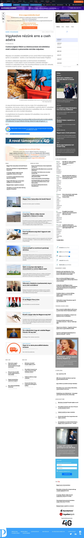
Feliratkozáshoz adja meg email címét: (64, 462)
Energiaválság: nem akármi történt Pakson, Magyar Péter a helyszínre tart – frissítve (68, 422)
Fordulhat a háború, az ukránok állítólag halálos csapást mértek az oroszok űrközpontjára (65, 295)
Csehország (22, 133)
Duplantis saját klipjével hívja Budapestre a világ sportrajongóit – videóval (66, 333)
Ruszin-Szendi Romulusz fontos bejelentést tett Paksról (42, 166)
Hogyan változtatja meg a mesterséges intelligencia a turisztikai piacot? (15, 181)
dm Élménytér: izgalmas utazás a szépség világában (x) (67, 357)
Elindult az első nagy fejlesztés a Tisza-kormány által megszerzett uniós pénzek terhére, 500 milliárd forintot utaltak (65, 273)
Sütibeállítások (15, 533)
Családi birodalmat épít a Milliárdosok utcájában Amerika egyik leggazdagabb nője (69, 226)
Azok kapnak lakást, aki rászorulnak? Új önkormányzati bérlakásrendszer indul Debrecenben (40, 181)
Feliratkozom (67, 474)
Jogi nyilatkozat (35, 531)
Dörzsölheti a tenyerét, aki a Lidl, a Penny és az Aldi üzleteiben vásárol (31, 371)
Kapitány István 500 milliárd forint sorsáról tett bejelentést (42, 169)
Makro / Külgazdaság (12, 32)
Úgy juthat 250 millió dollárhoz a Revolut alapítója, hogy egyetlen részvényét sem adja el (69, 177)
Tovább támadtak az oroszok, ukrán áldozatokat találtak (40, 176)
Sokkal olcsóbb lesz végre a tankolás (31, 377)
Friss (44, 4)
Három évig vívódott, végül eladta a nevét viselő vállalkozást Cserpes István (69, 196)
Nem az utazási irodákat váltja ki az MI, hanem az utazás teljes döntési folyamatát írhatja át (66, 310)
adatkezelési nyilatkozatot (63, 471)
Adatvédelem (45, 531)
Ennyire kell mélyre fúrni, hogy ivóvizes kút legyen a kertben (31, 384)
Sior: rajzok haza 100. (61, 373)
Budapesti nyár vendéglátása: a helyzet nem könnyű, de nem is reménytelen (66, 315)
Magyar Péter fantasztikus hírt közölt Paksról (17, 165)
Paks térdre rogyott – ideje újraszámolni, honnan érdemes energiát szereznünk (14, 365)
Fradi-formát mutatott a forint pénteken (40, 178)
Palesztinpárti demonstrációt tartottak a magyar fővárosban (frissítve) (65, 501)
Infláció (27, 133)
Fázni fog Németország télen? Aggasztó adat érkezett (37, 232)
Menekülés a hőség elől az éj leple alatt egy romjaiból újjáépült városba (66, 490)
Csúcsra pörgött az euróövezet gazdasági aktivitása (36, 249)
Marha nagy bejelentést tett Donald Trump (65, 145)
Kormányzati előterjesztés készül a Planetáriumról (39, 185)
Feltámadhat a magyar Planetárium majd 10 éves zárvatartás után (66, 301)
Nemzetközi (59, 75)
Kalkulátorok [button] (60, 4)
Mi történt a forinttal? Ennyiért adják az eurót (30, 364)
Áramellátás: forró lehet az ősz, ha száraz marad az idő (41, 173)
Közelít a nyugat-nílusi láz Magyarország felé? (37, 314)
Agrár (58, 142)
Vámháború (16, 4)
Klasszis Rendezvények (36, 4)
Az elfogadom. (64, 471)
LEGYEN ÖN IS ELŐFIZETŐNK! (29, 149)
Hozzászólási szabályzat (58, 531)
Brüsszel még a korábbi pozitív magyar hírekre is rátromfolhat (13, 373)
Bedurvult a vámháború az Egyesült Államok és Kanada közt (17, 169)
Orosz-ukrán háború (66, 14)
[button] (69, 5)
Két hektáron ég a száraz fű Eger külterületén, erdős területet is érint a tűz (66, 388)
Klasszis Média (26, 533)
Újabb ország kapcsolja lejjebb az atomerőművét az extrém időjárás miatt (35, 268)
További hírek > (60, 240)
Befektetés (48, 4)
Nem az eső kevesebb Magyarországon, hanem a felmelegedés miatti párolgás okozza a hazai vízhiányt (66, 280)
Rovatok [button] (53, 4)
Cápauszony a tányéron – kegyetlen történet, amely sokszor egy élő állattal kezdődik (66, 328)
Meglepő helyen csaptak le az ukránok (15, 184)
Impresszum (15, 531)
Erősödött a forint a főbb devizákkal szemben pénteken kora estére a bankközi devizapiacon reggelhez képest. (66, 137)
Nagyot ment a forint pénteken (66, 133)
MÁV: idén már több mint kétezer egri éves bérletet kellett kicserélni (66, 379)
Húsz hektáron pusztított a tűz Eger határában (66, 383)
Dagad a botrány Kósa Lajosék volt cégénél (13, 380)
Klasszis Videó (25, 4)
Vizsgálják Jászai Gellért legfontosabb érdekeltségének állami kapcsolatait (69, 213)
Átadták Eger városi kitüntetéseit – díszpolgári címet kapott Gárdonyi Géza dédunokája (66, 394)
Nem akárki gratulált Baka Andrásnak (14, 386)
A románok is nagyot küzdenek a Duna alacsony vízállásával (15, 177)
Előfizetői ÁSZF (71, 531)
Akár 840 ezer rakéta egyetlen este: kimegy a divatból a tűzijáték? (69, 163)
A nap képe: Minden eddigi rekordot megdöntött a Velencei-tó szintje (15, 173)
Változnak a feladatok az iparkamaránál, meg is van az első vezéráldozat (37, 284)
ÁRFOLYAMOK (78, 1)
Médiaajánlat (24, 531)
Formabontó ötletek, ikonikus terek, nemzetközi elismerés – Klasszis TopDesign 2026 (66, 322)
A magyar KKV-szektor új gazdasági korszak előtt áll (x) (66, 446)
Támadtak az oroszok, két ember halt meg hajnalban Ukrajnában (16, 188)
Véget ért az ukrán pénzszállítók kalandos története (35, 346)
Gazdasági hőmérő (8, 8)
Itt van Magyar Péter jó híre (31, 299)
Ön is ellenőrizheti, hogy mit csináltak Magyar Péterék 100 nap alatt (36, 331)
